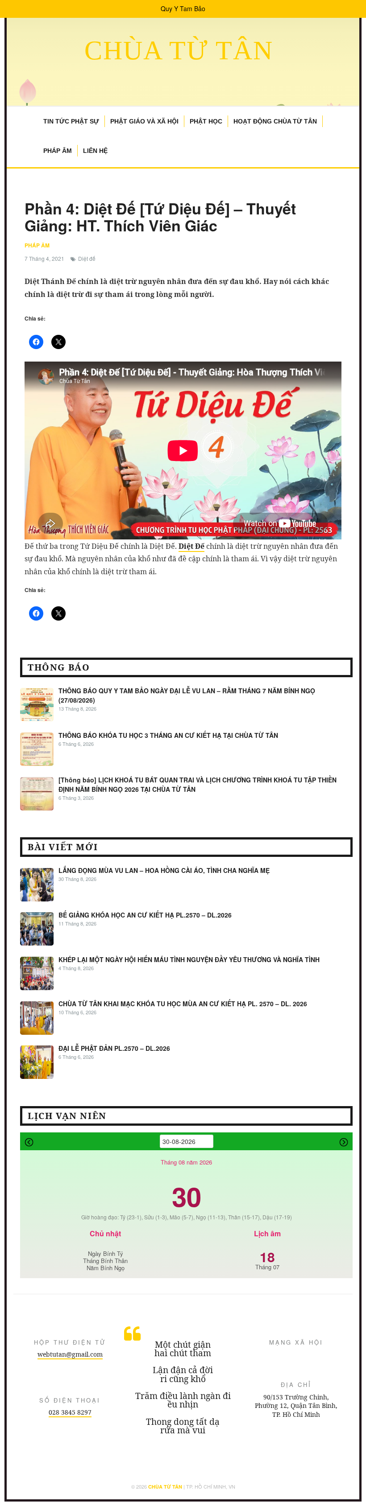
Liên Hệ (95, 150)
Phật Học (206, 121)
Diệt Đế (191, 546)
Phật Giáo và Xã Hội (144, 121)
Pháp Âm (57, 150)
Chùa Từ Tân (178, 50)
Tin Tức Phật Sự (71, 121)
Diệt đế (87, 258)
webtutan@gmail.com (70, 1354)
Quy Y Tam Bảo (183, 8)
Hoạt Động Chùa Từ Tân (275, 121)
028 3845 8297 (70, 1412)
